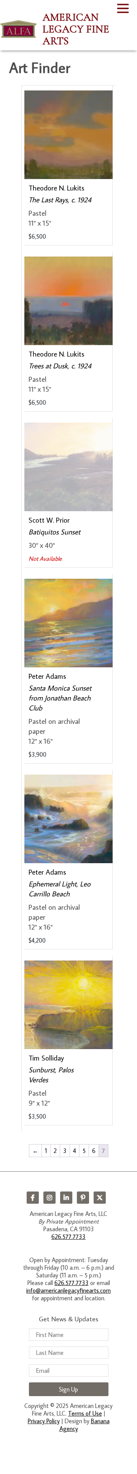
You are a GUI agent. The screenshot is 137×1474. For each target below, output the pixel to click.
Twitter (100, 1197)
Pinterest (83, 1197)
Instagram (49, 1197)
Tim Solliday (46, 1057)
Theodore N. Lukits (56, 187)
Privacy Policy (44, 1421)
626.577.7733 (68, 1236)
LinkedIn (66, 1197)
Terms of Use (85, 1413)
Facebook (33, 1197)
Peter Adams (47, 676)
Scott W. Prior (49, 520)
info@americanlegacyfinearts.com (68, 1290)
